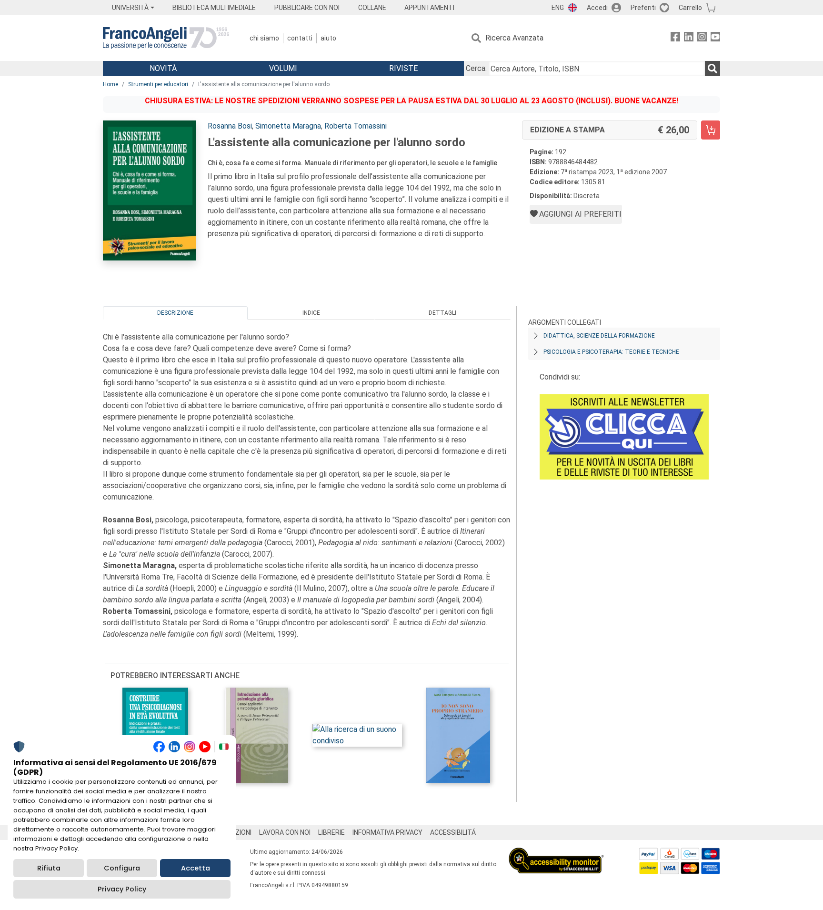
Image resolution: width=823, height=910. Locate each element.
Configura (122, 868)
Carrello (690, 7)
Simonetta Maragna (288, 125)
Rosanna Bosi (230, 125)
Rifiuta (48, 868)
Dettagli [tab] (442, 313)
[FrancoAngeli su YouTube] (715, 38)
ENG (558, 7)
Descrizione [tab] (175, 313)
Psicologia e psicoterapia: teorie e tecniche (611, 352)
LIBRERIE (331, 832)
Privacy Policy (122, 889)
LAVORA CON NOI (285, 832)
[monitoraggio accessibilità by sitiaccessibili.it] (556, 853)
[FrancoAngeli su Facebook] (675, 38)
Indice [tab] (311, 313)
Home (110, 84)
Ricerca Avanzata (514, 37)
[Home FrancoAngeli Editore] (166, 38)
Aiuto (328, 38)
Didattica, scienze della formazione (599, 335)
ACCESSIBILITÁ (453, 832)
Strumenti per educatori (158, 84)
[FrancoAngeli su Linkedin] (688, 38)
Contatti (299, 38)
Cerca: (476, 68)
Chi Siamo (264, 38)
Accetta (195, 868)
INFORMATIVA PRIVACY (387, 832)
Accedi (597, 7)
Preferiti (643, 7)
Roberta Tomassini (355, 125)
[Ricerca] (712, 68)
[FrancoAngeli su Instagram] (702, 38)
